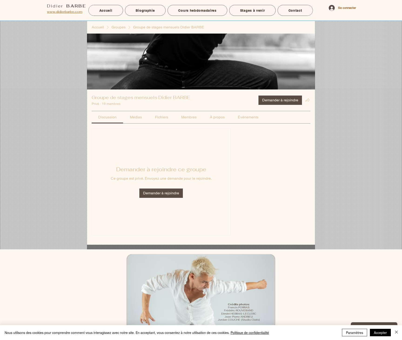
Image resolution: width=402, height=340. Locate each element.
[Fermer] (396, 332)
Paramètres (354, 332)
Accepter (380, 332)
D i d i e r (66, 6)
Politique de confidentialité (250, 332)
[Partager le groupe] (307, 100)
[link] (107, 117)
